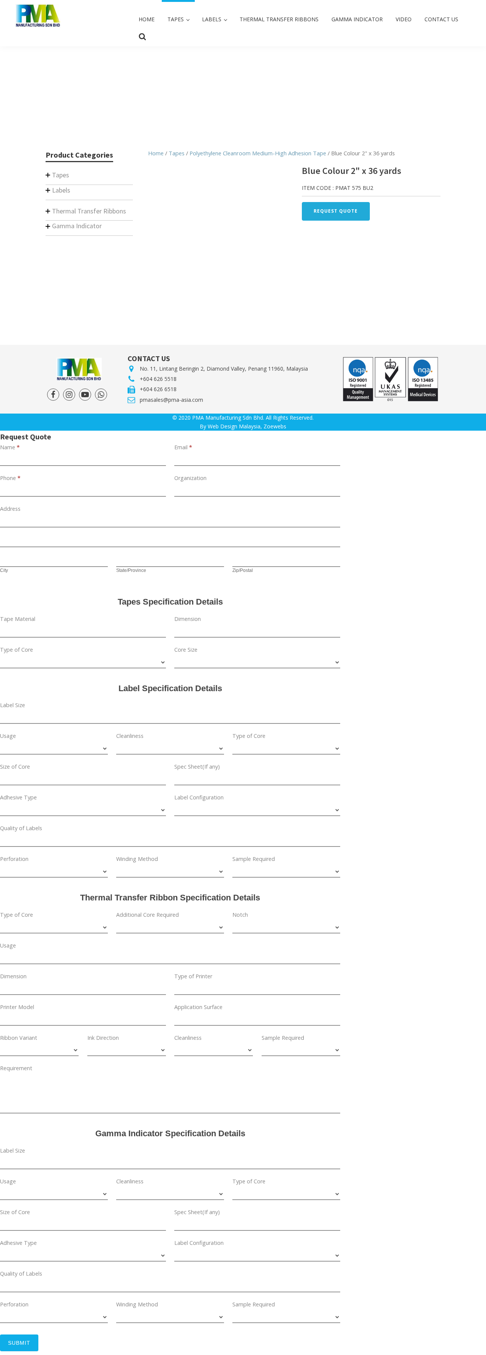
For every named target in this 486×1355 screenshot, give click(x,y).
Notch (240, 914)
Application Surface (198, 1007)
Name (10, 447)
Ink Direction (103, 1037)
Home (156, 153)
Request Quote (336, 211)
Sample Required (253, 858)
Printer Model (17, 1007)
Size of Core (15, 766)
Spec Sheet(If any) (197, 766)
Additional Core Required (147, 914)
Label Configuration (199, 797)
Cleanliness (130, 735)
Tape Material (17, 618)
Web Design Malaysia (234, 426)
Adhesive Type (18, 797)
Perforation (14, 858)
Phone (10, 478)
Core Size (185, 649)
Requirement (16, 1068)
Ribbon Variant (18, 1037)
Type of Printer (193, 976)
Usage (8, 735)
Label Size (12, 705)
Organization (190, 478)
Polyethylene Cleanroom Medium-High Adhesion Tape (257, 153)
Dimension (187, 618)
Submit (19, 1343)
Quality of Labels (21, 828)
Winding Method (137, 858)
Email (183, 447)
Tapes (177, 153)
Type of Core (16, 649)
